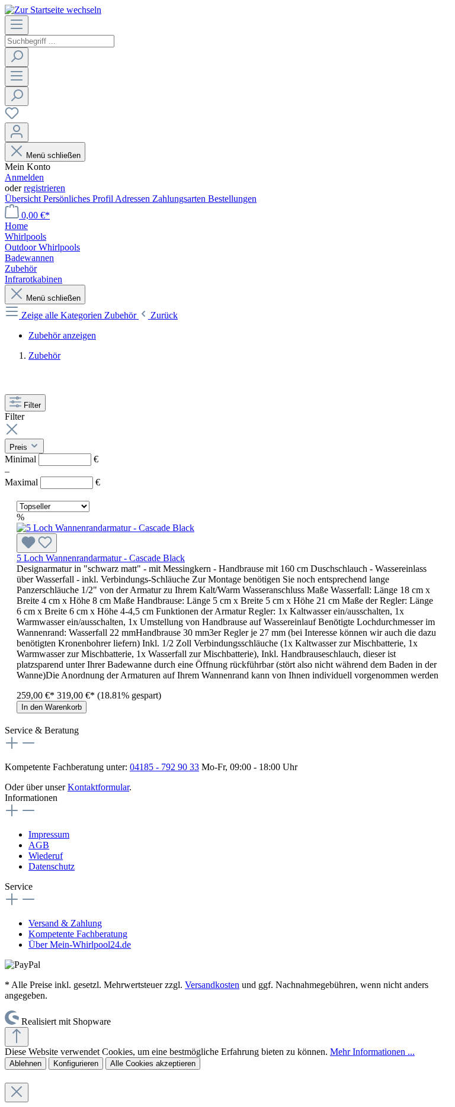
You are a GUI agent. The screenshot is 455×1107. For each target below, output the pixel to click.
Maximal (52, 482)
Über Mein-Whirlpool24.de (79, 944)
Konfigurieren (75, 1063)
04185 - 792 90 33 (164, 767)
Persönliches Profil (79, 199)
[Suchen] (16, 57)
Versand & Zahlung (65, 923)
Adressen (133, 199)
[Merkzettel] (12, 117)
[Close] (16, 1092)
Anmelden (24, 177)
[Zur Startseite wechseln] (53, 10)
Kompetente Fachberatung (77, 934)
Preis (19, 447)
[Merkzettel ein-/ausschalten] (37, 543)
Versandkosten (212, 985)
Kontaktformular (98, 787)
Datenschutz (51, 866)
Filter (32, 405)
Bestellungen (232, 199)
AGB (38, 845)
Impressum (48, 834)
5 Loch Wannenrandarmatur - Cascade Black (101, 558)
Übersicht (24, 199)
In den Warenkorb (51, 707)
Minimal (51, 459)
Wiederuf (45, 856)
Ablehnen (25, 1063)
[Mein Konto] (16, 132)
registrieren (44, 188)
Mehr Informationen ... (372, 1052)
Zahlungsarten (180, 199)
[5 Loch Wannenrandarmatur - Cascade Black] (105, 528)
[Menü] (16, 25)
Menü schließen (53, 155)
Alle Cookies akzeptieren (153, 1063)
